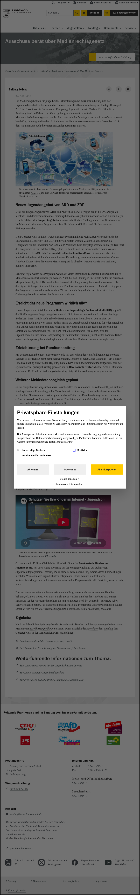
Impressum (62, 484)
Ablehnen (33, 469)
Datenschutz (77, 484)
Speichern (70, 469)
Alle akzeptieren (106, 469)
